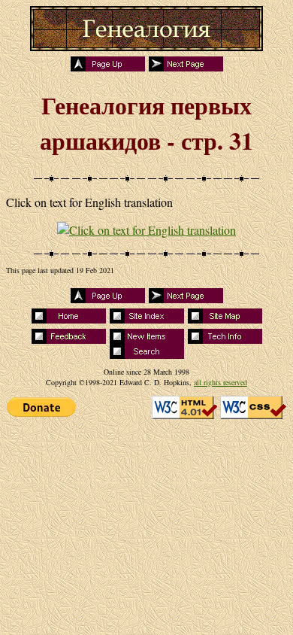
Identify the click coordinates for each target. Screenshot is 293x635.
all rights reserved (220, 382)
